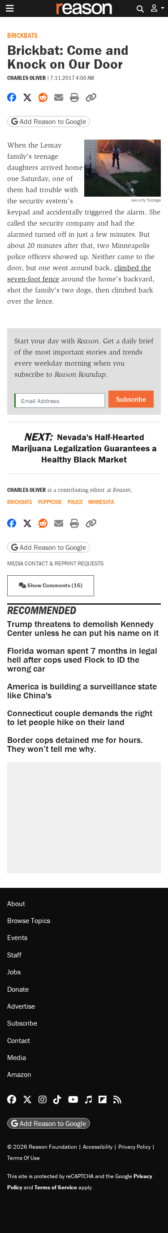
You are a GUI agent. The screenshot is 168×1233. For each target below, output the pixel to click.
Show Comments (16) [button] (54, 585)
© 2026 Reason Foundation (42, 1147)
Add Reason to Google (52, 121)
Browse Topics (28, 920)
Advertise (21, 1006)
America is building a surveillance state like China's (82, 690)
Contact (18, 1040)
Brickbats (22, 35)
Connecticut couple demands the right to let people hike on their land (79, 717)
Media (16, 1057)
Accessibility (97, 1147)
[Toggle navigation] (10, 8)
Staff (14, 954)
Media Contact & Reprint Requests (55, 563)
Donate (18, 989)
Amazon (19, 1074)
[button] (157, 8)
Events (17, 937)
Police (75, 502)
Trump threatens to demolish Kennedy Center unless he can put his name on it (83, 628)
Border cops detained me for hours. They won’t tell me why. (75, 744)
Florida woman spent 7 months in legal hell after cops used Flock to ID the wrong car (82, 659)
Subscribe (131, 399)
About (16, 903)
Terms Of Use (23, 1158)
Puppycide (50, 502)
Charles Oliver (26, 78)
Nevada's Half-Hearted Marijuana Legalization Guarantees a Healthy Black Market (84, 448)
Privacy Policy (134, 1147)
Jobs (14, 971)
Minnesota (101, 502)
